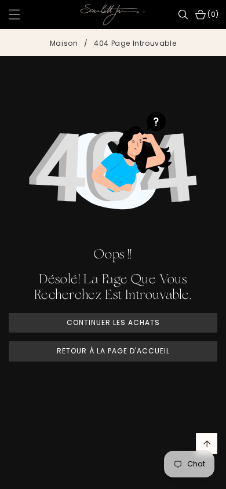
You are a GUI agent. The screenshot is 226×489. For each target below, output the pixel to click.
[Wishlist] (67, 476)
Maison (64, 43)
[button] (21, 14)
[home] (113, 476)
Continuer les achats (113, 322)
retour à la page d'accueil (113, 351)
